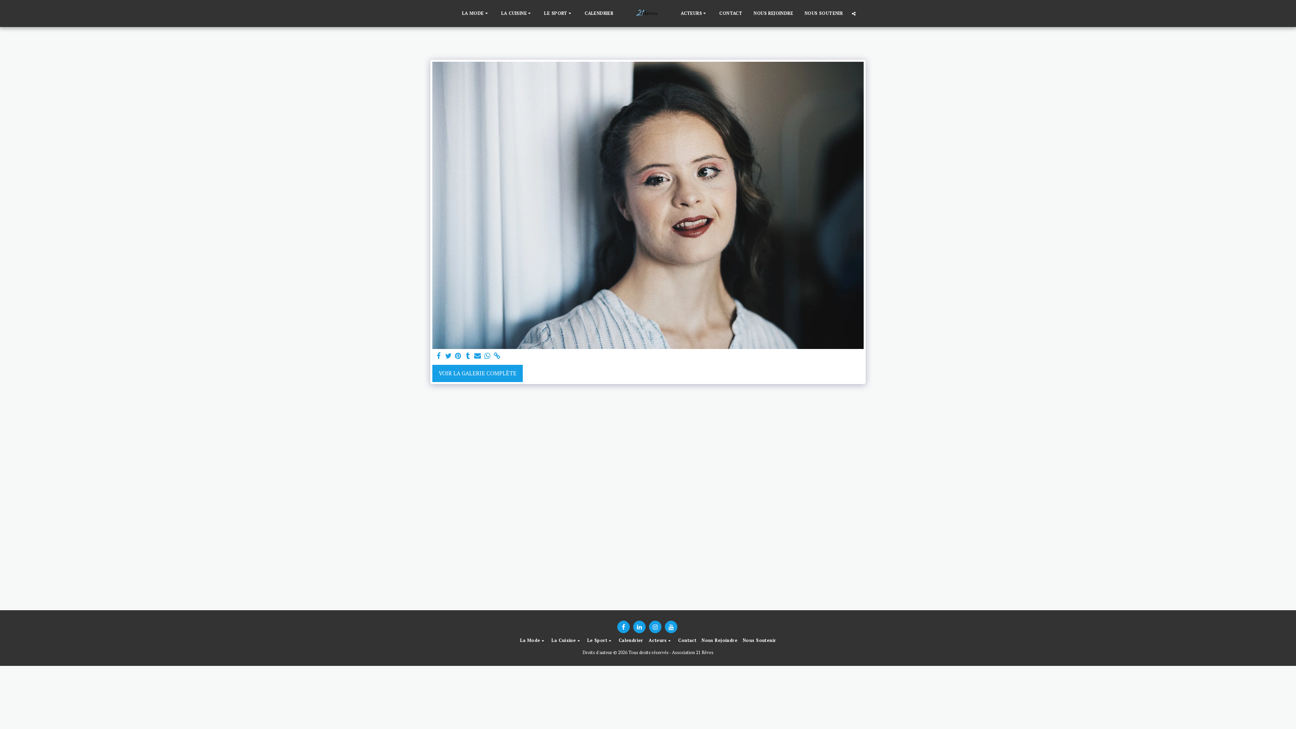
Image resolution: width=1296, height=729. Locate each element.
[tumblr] (467, 356)
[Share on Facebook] (438, 356)
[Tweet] (448, 356)
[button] (476, 13)
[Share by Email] (477, 356)
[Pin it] (458, 356)
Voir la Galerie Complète (477, 373)
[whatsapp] (487, 356)
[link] (497, 356)
